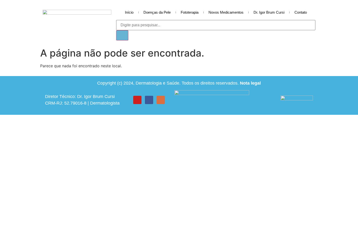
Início (129, 12)
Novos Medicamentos (226, 12)
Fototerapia (189, 12)
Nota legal (250, 83)
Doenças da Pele (157, 12)
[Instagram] (161, 100)
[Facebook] (149, 100)
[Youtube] (137, 100)
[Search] (122, 35)
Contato (300, 12)
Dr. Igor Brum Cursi (269, 12)
